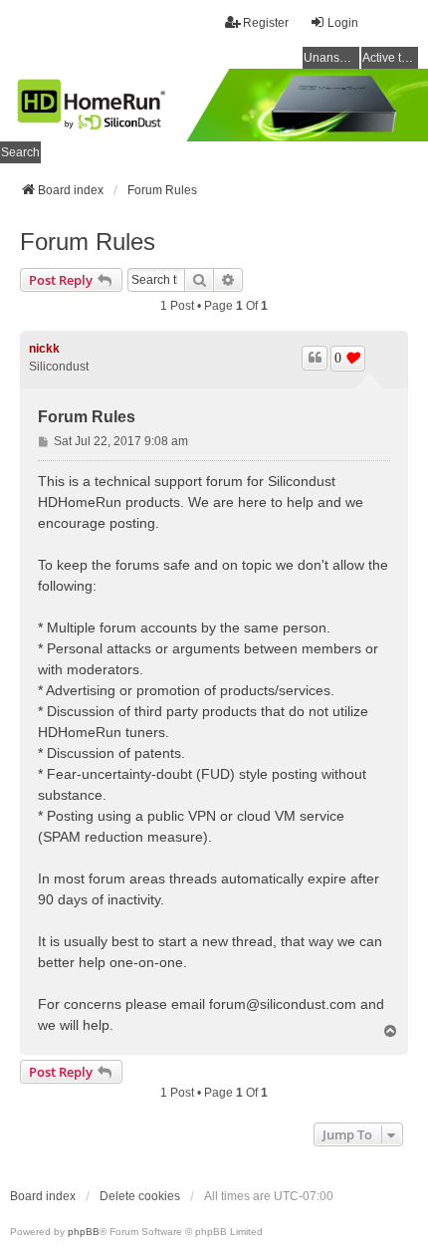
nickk (44, 349)
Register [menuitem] (266, 23)
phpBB (84, 1231)
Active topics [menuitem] (390, 58)
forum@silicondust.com (282, 1004)
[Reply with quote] (314, 358)
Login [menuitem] (342, 23)
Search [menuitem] (20, 152)
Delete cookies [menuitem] (140, 1196)
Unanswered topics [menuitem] (331, 58)
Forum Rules (87, 241)
